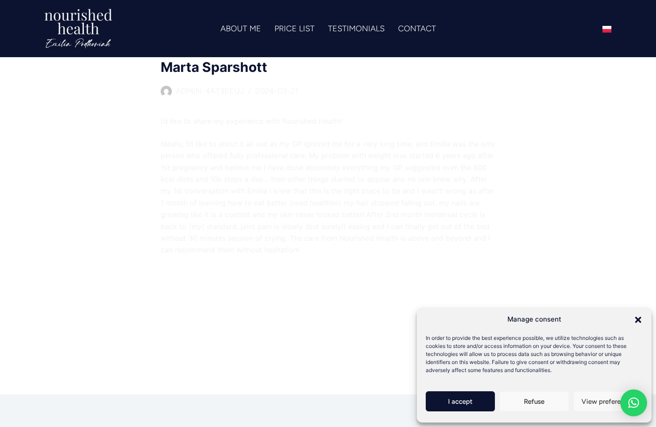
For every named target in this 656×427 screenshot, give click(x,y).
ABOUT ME (240, 28)
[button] (638, 319)
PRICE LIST (294, 28)
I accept (460, 402)
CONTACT (417, 28)
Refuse (534, 402)
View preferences (608, 402)
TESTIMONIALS (356, 28)
